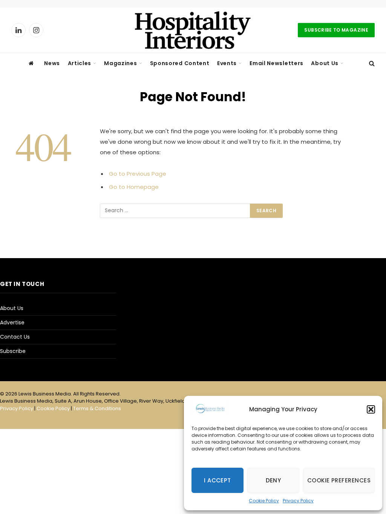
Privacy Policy (298, 500)
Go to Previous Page (137, 174)
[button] (371, 409)
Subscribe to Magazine (336, 30)
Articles (80, 63)
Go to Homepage (134, 187)
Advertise (12, 322)
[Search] (371, 63)
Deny (273, 480)
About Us (325, 63)
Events (227, 63)
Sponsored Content (180, 63)
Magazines (120, 63)
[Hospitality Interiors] (193, 30)
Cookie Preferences (339, 480)
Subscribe (13, 351)
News (52, 63)
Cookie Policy (264, 500)
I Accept (217, 480)
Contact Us (15, 337)
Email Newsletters (276, 63)
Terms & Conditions (97, 408)
